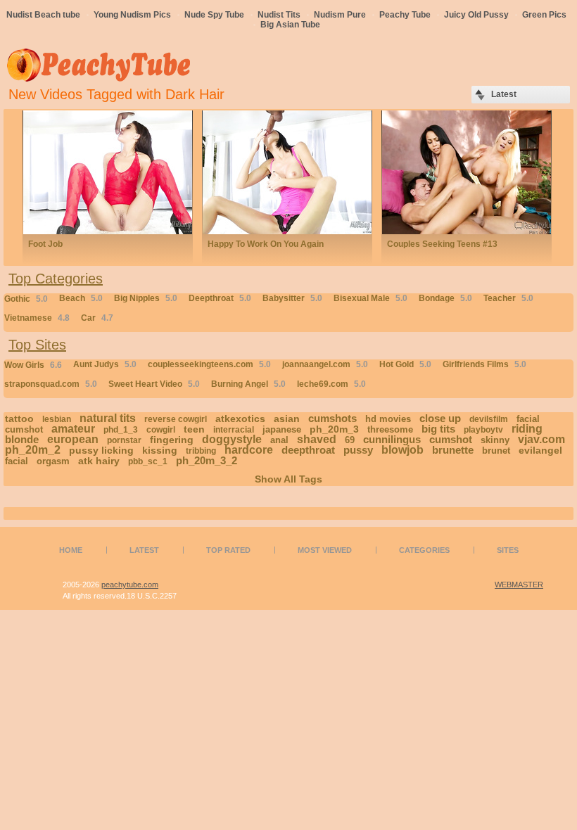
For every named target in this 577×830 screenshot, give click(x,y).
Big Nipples (145, 298)
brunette (453, 450)
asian (287, 418)
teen (194, 429)
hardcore (248, 450)
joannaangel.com (325, 364)
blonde (22, 439)
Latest (144, 550)
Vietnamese (37, 318)
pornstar (124, 440)
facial (16, 461)
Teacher (508, 298)
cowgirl (160, 430)
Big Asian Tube (290, 25)
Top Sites (37, 344)
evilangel (540, 450)
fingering (172, 439)
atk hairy (99, 460)
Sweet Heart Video (154, 384)
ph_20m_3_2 (206, 460)
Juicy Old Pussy (476, 15)
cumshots (332, 418)
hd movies (388, 419)
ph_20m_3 (334, 429)
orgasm (53, 461)
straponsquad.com (50, 384)
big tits (438, 429)
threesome (390, 429)
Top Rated (228, 550)
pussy (358, 450)
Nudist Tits (279, 15)
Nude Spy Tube (214, 15)
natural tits (108, 418)
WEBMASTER (519, 584)
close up (440, 418)
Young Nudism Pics (132, 15)
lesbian (56, 419)
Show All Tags (288, 479)
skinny (495, 440)
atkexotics (240, 418)
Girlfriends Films (484, 364)
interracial (233, 430)
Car (97, 318)
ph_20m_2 (33, 450)
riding (527, 429)
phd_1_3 (120, 430)
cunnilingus (392, 439)
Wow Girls (33, 365)
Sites (508, 550)
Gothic (26, 299)
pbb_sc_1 (147, 461)
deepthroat (308, 450)
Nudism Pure (340, 15)
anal (279, 440)
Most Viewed (325, 550)
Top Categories (55, 278)
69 (350, 440)
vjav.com (541, 439)
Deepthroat (220, 298)
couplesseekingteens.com (209, 364)
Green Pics (544, 15)
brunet (496, 450)
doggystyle (232, 439)
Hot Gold (405, 364)
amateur (73, 429)
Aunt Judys (105, 364)
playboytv (483, 430)
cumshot (450, 439)
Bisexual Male (370, 298)
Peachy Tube (405, 15)
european (73, 439)
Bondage (445, 298)
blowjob (402, 450)
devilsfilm (488, 419)
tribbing (201, 451)
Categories (424, 550)
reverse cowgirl (175, 419)
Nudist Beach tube (43, 15)
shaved (316, 439)
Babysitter (292, 298)
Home (70, 550)
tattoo (19, 418)
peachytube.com (129, 584)
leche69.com (331, 384)
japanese (281, 429)
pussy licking (101, 450)
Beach (81, 298)
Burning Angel (248, 384)
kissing (159, 450)
